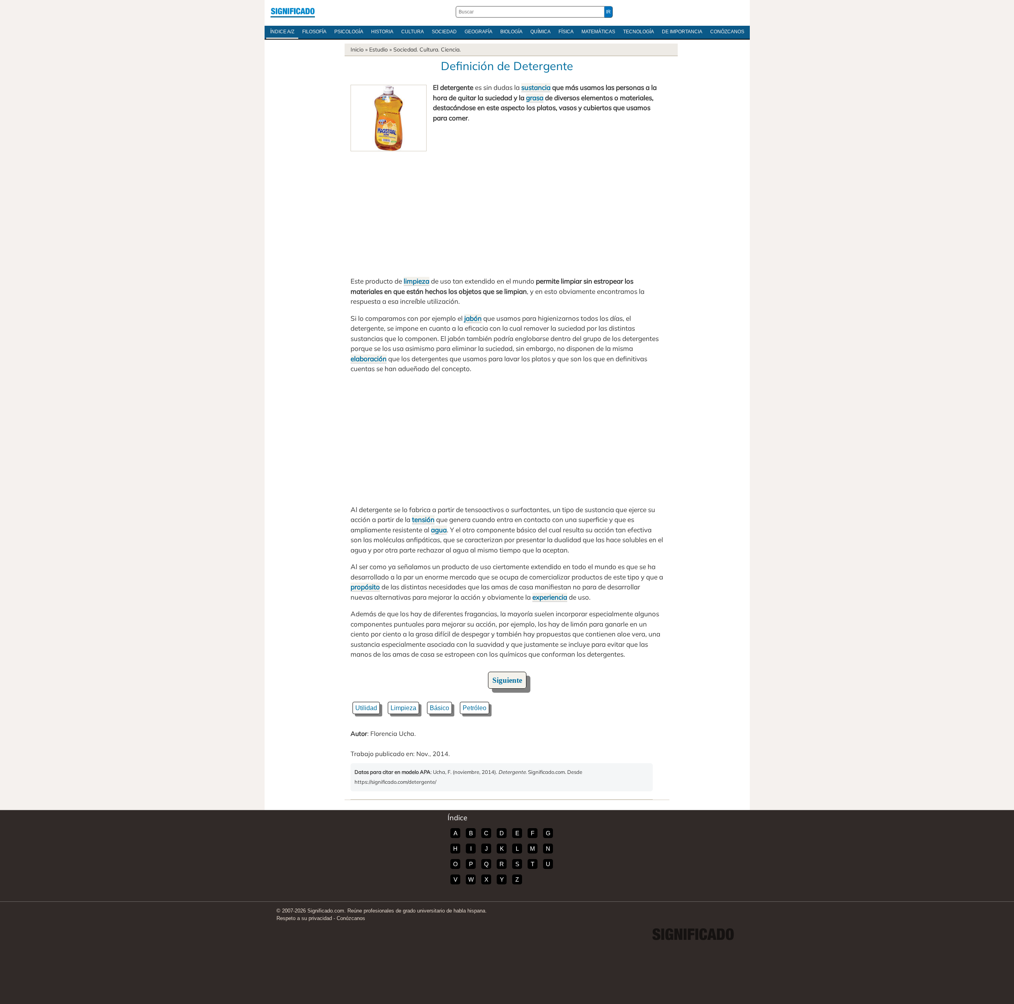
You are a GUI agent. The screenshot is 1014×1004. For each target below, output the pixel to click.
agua (439, 530)
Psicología (348, 31)
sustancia (536, 87)
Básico (439, 708)
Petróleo (474, 708)
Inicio (357, 49)
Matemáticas (598, 31)
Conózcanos (727, 31)
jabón (473, 318)
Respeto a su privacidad (304, 918)
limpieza (416, 281)
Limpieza (403, 708)
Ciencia (450, 49)
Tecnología (638, 31)
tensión (423, 519)
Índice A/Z (282, 31)
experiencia (549, 597)
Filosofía (314, 31)
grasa (534, 97)
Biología (511, 31)
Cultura (412, 31)
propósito (365, 587)
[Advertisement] (507, 210)
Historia (382, 31)
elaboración (369, 358)
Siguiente (507, 680)
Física (566, 31)
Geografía (478, 31)
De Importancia (682, 31)
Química (540, 31)
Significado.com (293, 11)
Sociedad (444, 31)
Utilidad (366, 708)
